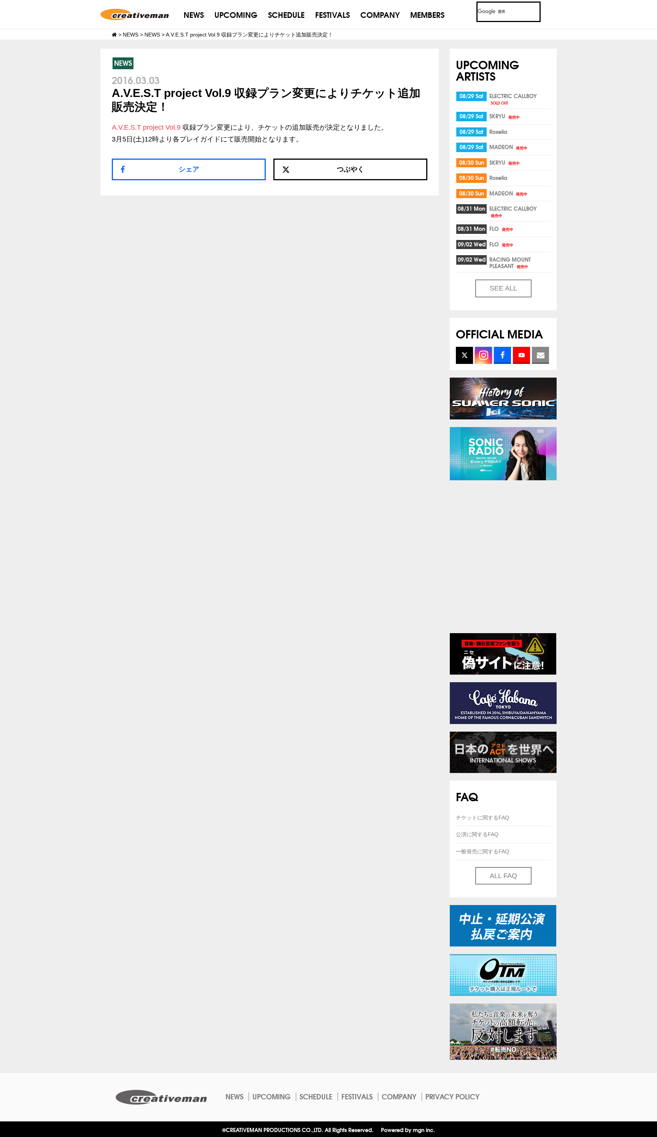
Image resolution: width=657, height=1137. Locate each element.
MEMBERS (427, 14)
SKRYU (504, 116)
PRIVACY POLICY (452, 1096)
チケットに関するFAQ (482, 818)
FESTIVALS (332, 14)
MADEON (508, 147)
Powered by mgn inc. (408, 1129)
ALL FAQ (503, 876)
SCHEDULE (286, 14)
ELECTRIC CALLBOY (513, 99)
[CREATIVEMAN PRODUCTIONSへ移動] (114, 35)
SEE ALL (503, 288)
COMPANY (380, 14)
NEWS (194, 14)
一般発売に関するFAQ (482, 851)
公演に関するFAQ (477, 834)
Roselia (498, 131)
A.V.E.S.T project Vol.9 (146, 127)
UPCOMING (235, 14)
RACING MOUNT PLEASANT (510, 262)
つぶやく (350, 169)
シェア (189, 169)
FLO (501, 228)
